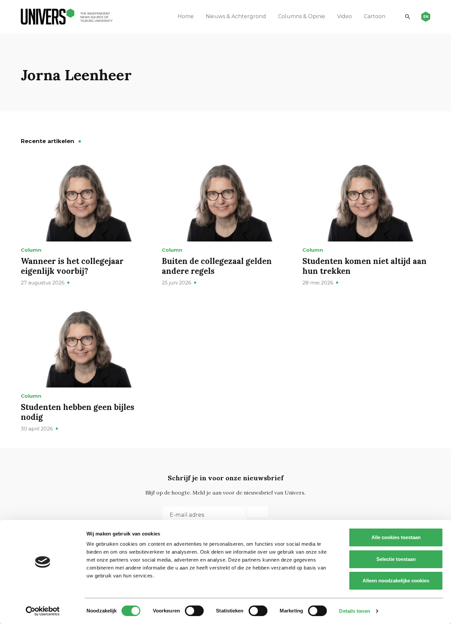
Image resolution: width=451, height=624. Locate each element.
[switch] (194, 611)
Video (344, 16)
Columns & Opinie (301, 16)
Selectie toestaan (396, 559)
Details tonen (354, 611)
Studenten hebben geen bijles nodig (77, 412)
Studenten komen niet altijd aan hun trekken (364, 266)
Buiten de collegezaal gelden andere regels (217, 266)
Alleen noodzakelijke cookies (396, 580)
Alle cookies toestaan (396, 537)
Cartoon (374, 16)
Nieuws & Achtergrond (236, 16)
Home (186, 16)
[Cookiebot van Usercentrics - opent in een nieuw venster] (43, 611)
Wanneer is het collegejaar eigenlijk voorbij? (72, 266)
